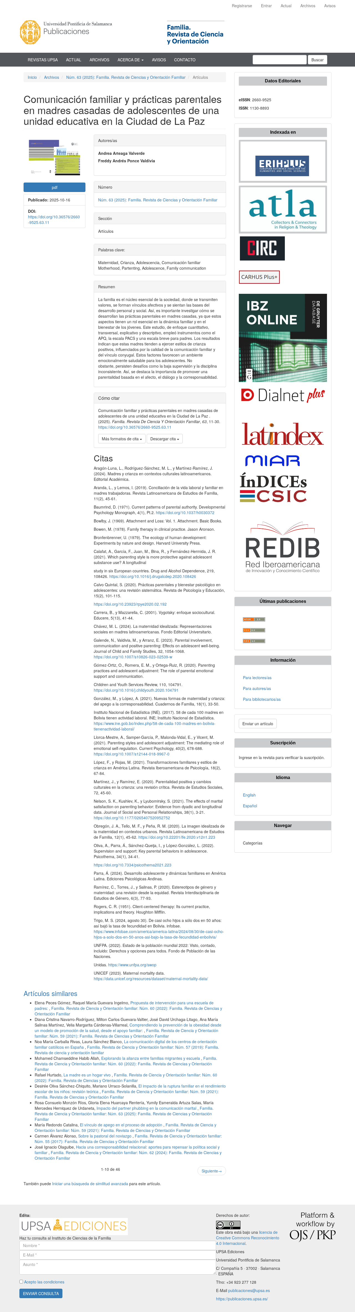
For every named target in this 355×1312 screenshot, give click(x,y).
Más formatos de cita (121, 438)
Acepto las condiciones (44, 1282)
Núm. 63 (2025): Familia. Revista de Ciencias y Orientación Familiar (126, 77)
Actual (286, 5)
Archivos (307, 5)
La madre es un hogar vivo (88, 1075)
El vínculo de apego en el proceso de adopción (121, 1125)
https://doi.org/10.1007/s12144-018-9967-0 (131, 754)
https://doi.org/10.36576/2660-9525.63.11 (134, 427)
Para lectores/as (257, 677)
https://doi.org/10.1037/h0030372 (185, 512)
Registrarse (242, 5)
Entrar (266, 5)
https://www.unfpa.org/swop (132, 964)
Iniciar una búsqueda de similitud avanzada (90, 1183)
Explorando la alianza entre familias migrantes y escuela (151, 1058)
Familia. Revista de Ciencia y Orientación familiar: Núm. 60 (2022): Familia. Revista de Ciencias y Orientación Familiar (126, 1063)
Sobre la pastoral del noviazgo (105, 1136)
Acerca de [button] (129, 59)
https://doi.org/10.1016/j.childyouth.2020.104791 (136, 690)
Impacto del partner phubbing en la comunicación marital (147, 1108)
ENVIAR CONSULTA (41, 1293)
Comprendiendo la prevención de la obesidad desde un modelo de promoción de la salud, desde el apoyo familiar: (128, 1027)
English (249, 795)
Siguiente (212, 1171)
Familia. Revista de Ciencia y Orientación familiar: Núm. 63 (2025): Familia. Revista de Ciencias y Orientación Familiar (124, 1113)
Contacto (185, 59)
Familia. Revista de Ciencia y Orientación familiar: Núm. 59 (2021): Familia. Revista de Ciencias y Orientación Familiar (126, 1033)
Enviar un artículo (257, 723)
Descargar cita (163, 438)
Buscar (317, 59)
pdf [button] (54, 187)
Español (250, 805)
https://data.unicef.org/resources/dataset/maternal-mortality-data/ (151, 978)
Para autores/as (257, 688)
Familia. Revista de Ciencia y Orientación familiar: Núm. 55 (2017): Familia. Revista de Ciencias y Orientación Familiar (128, 1138)
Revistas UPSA (43, 59)
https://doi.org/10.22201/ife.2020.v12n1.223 (176, 837)
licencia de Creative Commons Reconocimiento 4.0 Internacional (247, 1237)
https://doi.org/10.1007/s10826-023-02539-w (133, 656)
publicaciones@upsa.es (249, 1290)
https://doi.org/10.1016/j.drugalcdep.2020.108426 (152, 576)
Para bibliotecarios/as (262, 699)
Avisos (330, 5)
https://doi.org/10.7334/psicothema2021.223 (132, 865)
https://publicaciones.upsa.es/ (242, 1298)
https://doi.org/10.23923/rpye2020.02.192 (130, 604)
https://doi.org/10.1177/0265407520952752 (132, 817)
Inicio (32, 77)
